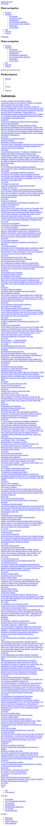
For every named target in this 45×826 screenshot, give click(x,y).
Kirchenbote (13, 26)
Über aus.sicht (9, 792)
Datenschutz (9, 819)
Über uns (8, 31)
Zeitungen (8, 14)
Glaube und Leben (15, 18)
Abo (6, 29)
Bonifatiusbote (14, 20)
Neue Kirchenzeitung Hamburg (19, 24)
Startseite (8, 12)
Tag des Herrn (14, 27)
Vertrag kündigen (10, 823)
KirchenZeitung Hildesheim (14, 807)
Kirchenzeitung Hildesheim (18, 22)
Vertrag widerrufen (11, 821)
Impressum (8, 818)
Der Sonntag (13, 16)
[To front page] (3, 785)
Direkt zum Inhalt (6, 2)
